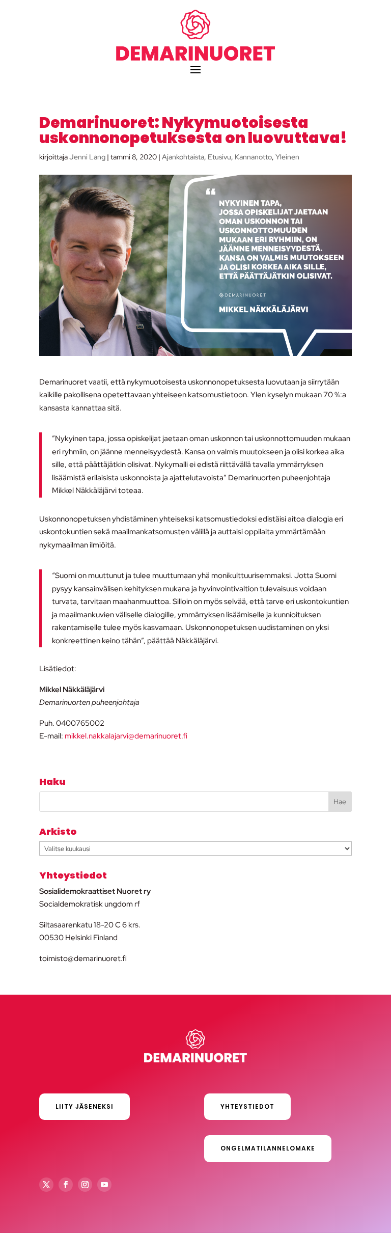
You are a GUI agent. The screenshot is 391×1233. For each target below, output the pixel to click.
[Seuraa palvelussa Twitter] (46, 1184)
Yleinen (287, 156)
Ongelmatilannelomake (267, 1148)
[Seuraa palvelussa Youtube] (104, 1184)
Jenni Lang (87, 156)
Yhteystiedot (247, 1106)
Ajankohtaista (183, 156)
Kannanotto (253, 156)
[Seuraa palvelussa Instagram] (85, 1184)
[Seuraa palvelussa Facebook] (66, 1184)
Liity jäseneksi (84, 1106)
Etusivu (219, 156)
